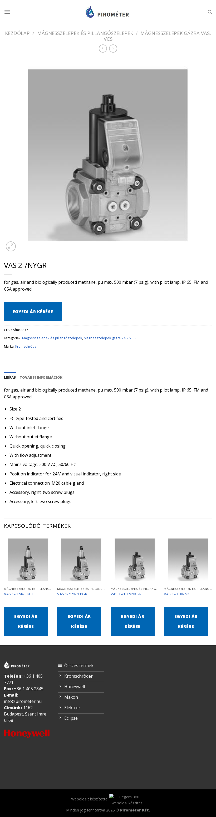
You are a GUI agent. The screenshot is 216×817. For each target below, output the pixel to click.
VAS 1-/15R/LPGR (72, 594)
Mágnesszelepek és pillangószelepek (85, 33)
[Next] (212, 590)
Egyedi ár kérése (33, 311)
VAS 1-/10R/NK (177, 594)
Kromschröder (26, 346)
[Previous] (4, 590)
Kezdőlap (17, 33)
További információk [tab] (41, 377)
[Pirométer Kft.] (108, 11)
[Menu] (7, 11)
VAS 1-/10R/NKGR (126, 594)
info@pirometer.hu (23, 701)
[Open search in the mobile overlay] (210, 12)
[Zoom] (11, 246)
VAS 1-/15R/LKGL (19, 594)
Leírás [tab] (10, 377)
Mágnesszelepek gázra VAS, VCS (157, 36)
